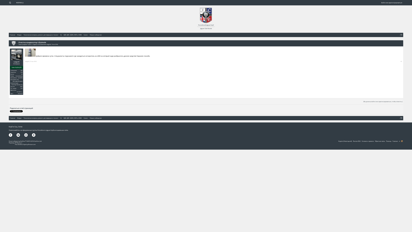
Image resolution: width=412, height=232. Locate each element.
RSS (402, 141)
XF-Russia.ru (18, 143)
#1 (401, 61)
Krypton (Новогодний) (345, 141)
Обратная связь (380, 141)
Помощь (388, 141)
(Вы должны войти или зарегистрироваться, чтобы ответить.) (383, 101)
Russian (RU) (357, 141)
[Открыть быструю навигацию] (401, 35)
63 (22, 74)
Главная (395, 141)
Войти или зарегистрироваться (391, 3)
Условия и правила (368, 141)
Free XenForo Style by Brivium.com (25, 144)
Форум (19, 3)
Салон (29, 44)
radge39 (48, 44)
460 (22, 70)
